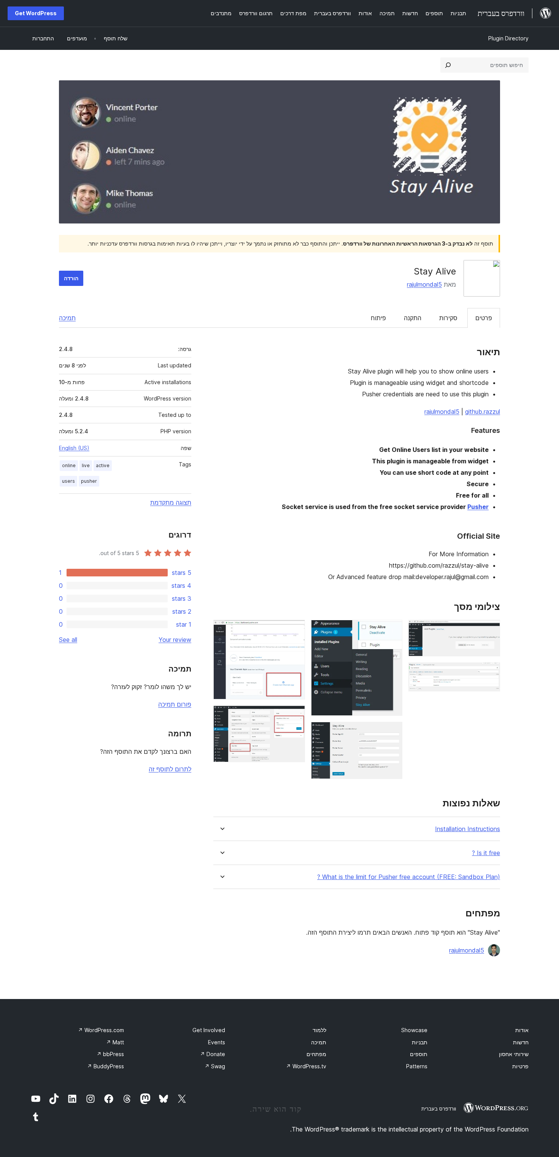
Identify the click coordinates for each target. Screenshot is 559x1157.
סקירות (448, 318)
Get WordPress (36, 13)
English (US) (74, 448)
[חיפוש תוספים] (448, 65)
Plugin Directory (508, 38)
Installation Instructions (467, 829)
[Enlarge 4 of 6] (392, 732)
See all (68, 639)
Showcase (414, 1030)
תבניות (419, 1042)
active (103, 465)
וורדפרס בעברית (438, 1109)
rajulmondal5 (424, 284)
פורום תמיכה (174, 704)
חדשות (521, 1042)
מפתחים (316, 1054)
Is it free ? (486, 853)
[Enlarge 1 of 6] (490, 630)
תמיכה (67, 318)
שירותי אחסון (514, 1054)
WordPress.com (101, 1030)
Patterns (416, 1066)
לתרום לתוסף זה (170, 769)
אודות (522, 1030)
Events (216, 1042)
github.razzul (482, 411)
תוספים (418, 1054)
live (86, 465)
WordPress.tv (306, 1066)
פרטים (483, 318)
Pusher (478, 507)
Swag (215, 1066)
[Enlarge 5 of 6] (295, 630)
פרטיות (520, 1066)
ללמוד (319, 1030)
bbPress (110, 1054)
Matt (115, 1042)
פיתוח (378, 318)
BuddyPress (105, 1066)
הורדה (71, 278)
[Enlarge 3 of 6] (392, 630)
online (69, 465)
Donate (212, 1054)
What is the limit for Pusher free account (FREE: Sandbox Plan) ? (408, 877)
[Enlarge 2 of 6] (490, 673)
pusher (89, 481)
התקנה (412, 318)
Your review (175, 639)
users (68, 481)
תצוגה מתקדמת (170, 502)
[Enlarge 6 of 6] (295, 716)
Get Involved (208, 1030)
